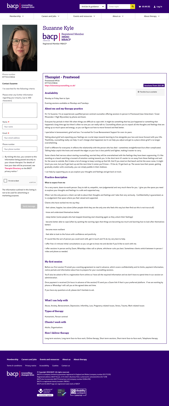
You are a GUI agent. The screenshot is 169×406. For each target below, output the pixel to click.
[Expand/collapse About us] (122, 16)
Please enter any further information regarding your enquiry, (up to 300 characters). (18, 98)
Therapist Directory (13, 168)
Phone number (9, 144)
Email (5, 133)
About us (116, 16)
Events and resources (82, 16)
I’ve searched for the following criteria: (19, 88)
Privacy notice (30, 366)
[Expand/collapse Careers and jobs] (58, 16)
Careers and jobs (49, 16)
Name (5, 122)
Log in (159, 6)
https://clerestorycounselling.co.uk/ (60, 85)
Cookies (55, 366)
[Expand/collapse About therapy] (159, 16)
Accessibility (44, 366)
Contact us (66, 366)
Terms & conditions (14, 366)
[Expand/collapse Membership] (23, 16)
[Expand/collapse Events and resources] (94, 16)
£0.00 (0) (146, 6)
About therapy (150, 16)
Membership (15, 16)
